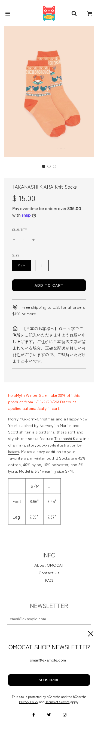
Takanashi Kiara (68, 438)
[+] (33, 239)
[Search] (74, 13)
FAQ (49, 580)
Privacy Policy (28, 701)
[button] (43, 166)
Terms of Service (57, 701)
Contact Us (49, 572)
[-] (14, 239)
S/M (22, 265)
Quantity (19, 229)
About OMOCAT (49, 565)
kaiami (13, 451)
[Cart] (89, 13)
